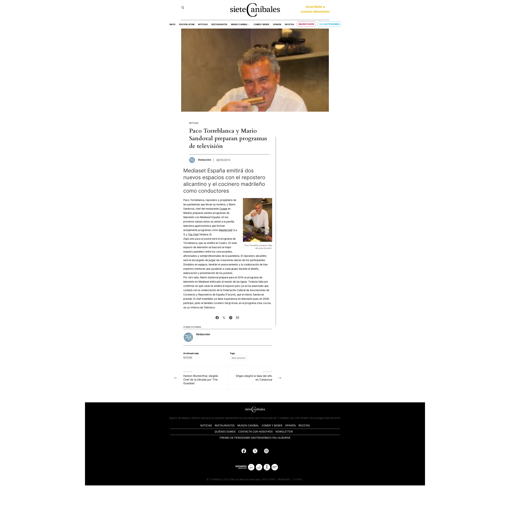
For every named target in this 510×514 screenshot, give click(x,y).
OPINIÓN (290, 425)
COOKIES (297, 479)
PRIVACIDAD (284, 479)
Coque (223, 208)
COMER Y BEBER (272, 425)
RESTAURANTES (225, 425)
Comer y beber (261, 24)
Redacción (203, 334)
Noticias (203, 24)
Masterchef (225, 230)
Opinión (277, 24)
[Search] (183, 7)
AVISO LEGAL (268, 479)
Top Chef (193, 234)
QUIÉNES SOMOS (225, 431)
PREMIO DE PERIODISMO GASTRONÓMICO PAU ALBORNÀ (255, 437)
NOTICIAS (206, 425)
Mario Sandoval (238, 358)
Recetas (289, 24)
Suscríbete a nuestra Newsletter (315, 10)
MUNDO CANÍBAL (248, 425)
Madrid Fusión (306, 24)
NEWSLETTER (284, 431)
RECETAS (304, 425)
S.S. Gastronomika (329, 24)
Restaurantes (219, 24)
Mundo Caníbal (239, 24)
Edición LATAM (186, 24)
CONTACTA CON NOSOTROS (255, 431)
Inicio (172, 24)
